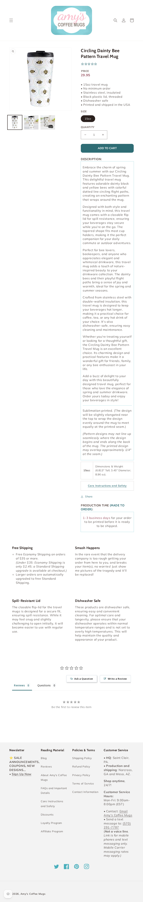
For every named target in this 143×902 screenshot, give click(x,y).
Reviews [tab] (19, 685)
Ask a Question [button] (83, 678)
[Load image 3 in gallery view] (47, 122)
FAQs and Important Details (54, 791)
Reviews (46, 766)
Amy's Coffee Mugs (33, 893)
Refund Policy (81, 766)
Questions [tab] (44, 685)
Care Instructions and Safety (52, 804)
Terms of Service (83, 783)
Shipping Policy (82, 758)
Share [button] (89, 496)
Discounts (47, 814)
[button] (11, 20)
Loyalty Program (51, 823)
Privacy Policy (81, 775)
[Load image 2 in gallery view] (31, 122)
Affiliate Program (52, 831)
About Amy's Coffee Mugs (54, 777)
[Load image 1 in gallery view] (14, 122)
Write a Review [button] (117, 678)
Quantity (87, 127)
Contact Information (85, 792)
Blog (44, 758)
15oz (88, 118)
